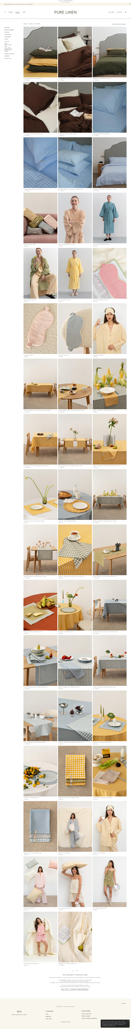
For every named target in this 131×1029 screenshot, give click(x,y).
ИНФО (24, 12)
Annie (5, 46)
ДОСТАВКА (111, 12)
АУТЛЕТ (6, 39)
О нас (47, 1014)
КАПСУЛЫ (6, 41)
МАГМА (6, 51)
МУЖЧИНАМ (7, 36)
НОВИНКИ (7, 27)
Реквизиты (48, 1016)
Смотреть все (7, 58)
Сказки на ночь (8, 48)
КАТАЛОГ (17, 12)
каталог (25, 23)
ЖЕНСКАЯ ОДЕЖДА (9, 30)
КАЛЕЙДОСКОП (8, 49)
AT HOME (6, 32)
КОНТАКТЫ (119, 12)
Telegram (68, 2)
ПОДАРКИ (6, 56)
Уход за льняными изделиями (89, 1018)
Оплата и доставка (86, 1013)
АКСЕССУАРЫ (7, 34)
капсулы (31, 23)
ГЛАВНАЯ (11, 12)
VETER (5, 43)
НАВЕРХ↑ (124, 1003)
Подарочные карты (9, 53)
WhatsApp (63, 2)
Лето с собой (7, 47)
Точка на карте (8, 44)
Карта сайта (49, 1018)
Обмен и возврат (86, 1016)
